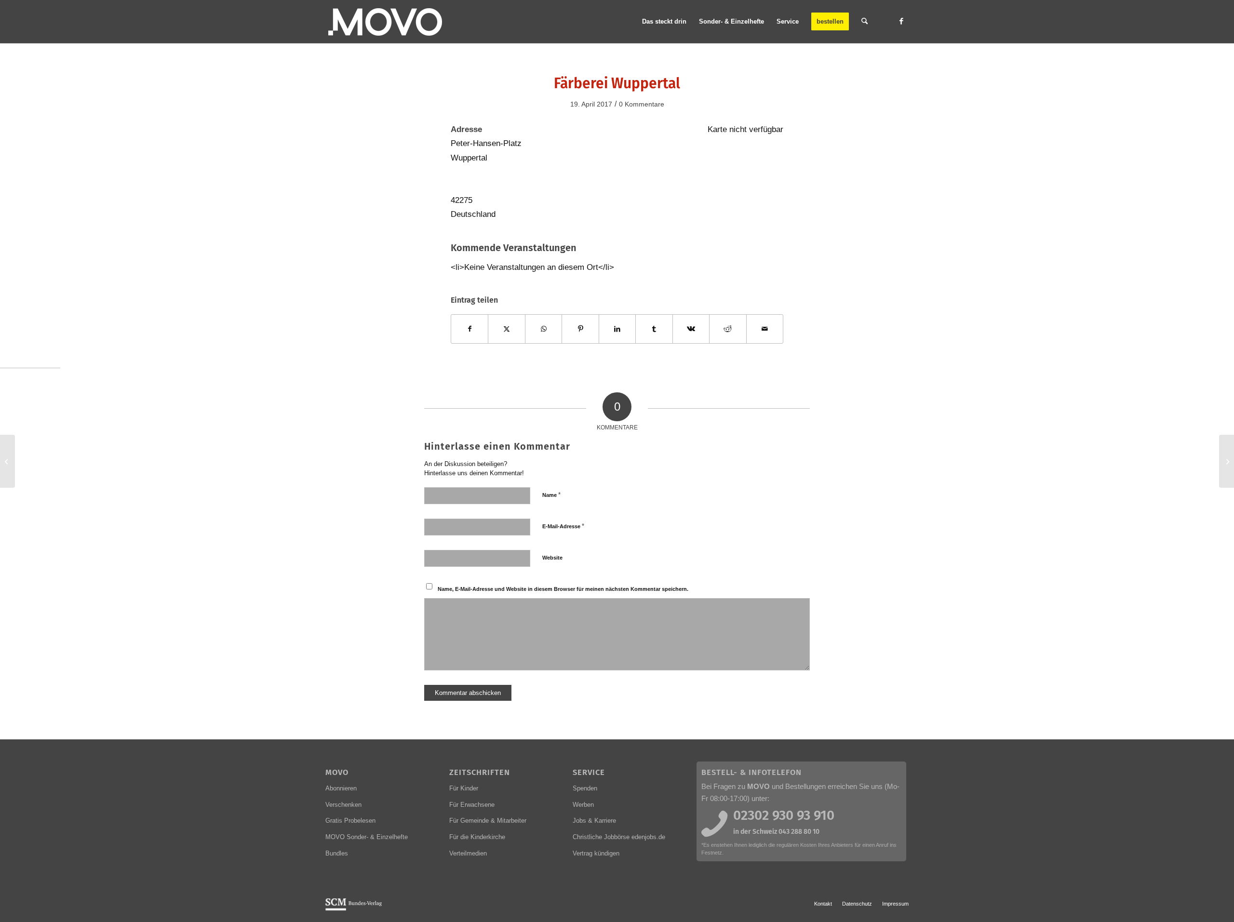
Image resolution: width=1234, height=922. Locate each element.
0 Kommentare (641, 104)
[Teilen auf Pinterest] (580, 329)
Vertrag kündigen (596, 853)
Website (552, 558)
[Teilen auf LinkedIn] (617, 329)
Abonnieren (341, 788)
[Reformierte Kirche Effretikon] (7, 461)
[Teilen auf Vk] (691, 329)
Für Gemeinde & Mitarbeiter (487, 820)
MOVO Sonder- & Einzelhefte (366, 837)
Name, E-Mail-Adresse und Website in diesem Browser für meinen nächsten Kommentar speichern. (563, 589)
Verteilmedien (468, 853)
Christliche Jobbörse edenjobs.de (619, 837)
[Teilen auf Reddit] (728, 329)
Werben (583, 804)
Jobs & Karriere (594, 820)
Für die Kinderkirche (477, 837)
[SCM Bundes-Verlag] (353, 909)
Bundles (336, 853)
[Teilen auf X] (506, 329)
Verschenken (343, 804)
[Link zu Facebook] (901, 21)
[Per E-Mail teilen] (765, 329)
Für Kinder (463, 788)
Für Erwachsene (472, 804)
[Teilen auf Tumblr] (654, 329)
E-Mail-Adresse (563, 526)
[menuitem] (664, 21)
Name (551, 494)
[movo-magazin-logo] (386, 21)
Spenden (585, 788)
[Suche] (864, 21)
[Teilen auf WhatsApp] (543, 329)
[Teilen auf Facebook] (469, 329)
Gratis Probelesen (350, 820)
